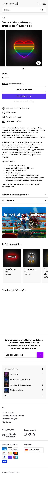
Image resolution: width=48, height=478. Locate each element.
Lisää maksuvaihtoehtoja (24, 102)
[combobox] (24, 10)
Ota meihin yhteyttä (9, 419)
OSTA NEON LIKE (23, 229)
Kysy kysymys (8, 200)
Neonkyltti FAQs (8, 412)
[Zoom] (38, 63)
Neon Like (15, 244)
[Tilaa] (40, 355)
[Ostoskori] (39, 3)
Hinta (4, 73)
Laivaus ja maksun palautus (15, 194)
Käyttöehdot (6, 422)
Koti (3, 18)
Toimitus (5, 84)
